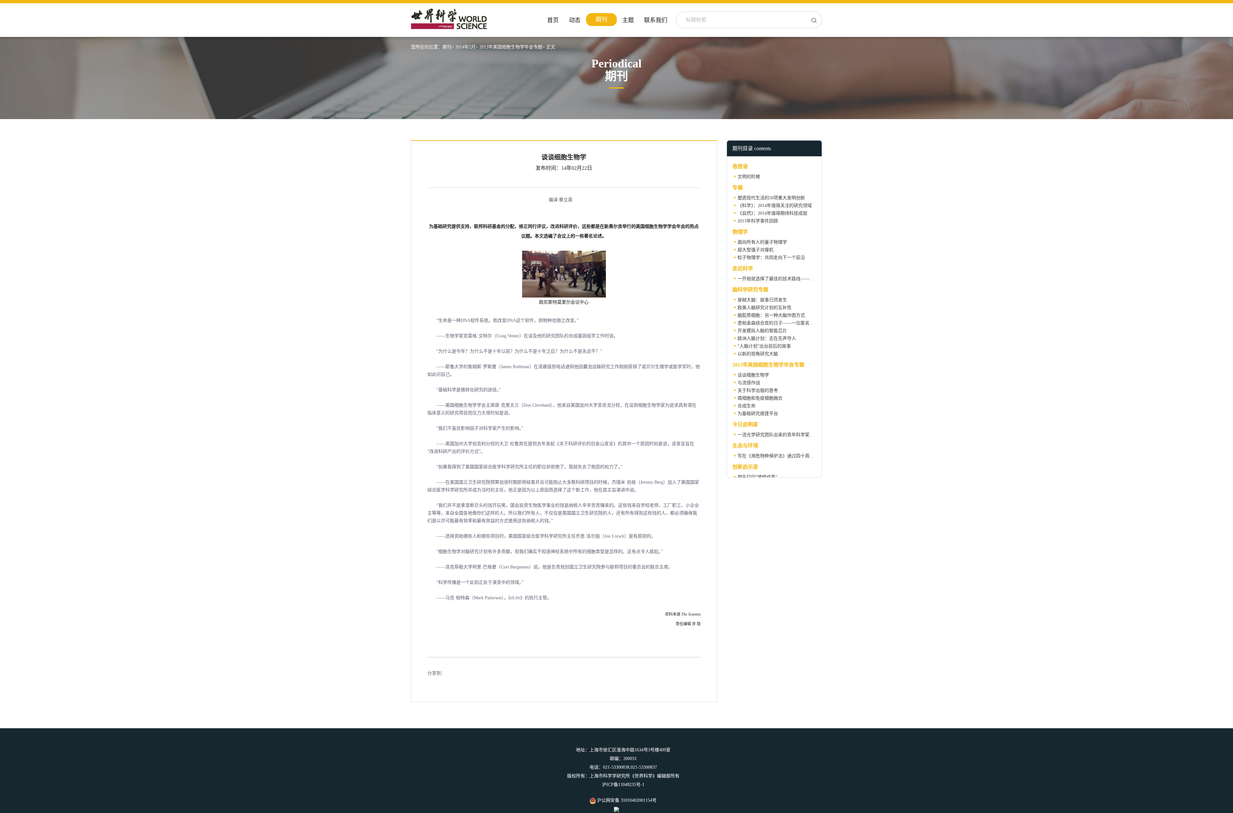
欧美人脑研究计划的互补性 (764, 307)
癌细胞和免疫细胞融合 (760, 398)
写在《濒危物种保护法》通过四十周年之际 (780, 456)
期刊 (601, 19)
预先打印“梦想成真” (757, 477)
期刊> (448, 47)
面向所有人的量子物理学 (762, 242)
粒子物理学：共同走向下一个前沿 (771, 257)
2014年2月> (466, 47)
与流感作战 (749, 382)
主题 (628, 20)
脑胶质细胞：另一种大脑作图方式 (771, 315)
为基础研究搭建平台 (758, 413)
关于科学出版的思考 (758, 390)
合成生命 (747, 405)
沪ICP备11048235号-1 (623, 784)
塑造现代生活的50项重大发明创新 (771, 197)
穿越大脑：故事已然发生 (762, 300)
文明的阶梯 (749, 176)
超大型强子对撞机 (756, 249)
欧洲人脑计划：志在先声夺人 (767, 338)
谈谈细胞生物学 (753, 375)
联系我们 (655, 20)
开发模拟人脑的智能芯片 (762, 330)
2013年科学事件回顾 (758, 221)
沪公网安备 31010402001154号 (626, 800)
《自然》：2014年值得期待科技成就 (772, 213)
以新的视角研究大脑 (758, 353)
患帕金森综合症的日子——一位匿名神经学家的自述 (789, 323)
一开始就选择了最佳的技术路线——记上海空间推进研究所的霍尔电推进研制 (814, 278)
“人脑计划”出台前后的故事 (764, 346)
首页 (553, 20)
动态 (575, 20)
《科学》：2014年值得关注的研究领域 (775, 205)
